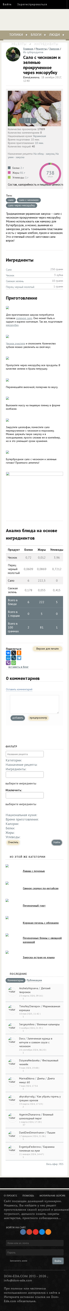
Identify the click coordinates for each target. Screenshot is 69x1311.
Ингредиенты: (16, 769)
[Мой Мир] (8, 658)
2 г (22, 168)
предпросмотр (38, 717)
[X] (13, 653)
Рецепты (18, 44)
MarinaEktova (26, 1078)
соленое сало (24, 318)
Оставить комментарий (19, 689)
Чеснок (10, 275)
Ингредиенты (46, 44)
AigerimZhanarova (29, 1114)
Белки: (10, 828)
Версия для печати (47, 648)
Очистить (13, 842)
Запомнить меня (18, 1260)
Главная (28, 48)
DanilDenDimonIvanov (31, 1132)
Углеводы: (13, 837)
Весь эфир (52, 1164)
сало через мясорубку (21, 205)
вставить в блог (18, 667)
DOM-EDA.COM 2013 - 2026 (25, 1276)
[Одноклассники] (19, 653)
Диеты (41, 1078)
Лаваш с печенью (34, 871)
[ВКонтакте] (8, 653)
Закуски (54, 48)
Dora (22, 1038)
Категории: (14, 760)
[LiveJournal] (13, 658)
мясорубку (12, 325)
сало (11, 200)
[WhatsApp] (13, 662)
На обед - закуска (44, 153)
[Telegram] (19, 658)
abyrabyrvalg (26, 1096)
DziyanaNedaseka (29, 1060)
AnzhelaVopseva (28, 988)
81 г (22, 172)
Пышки (51, 1132)
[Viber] (8, 662)
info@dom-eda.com (18, 1280)
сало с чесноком (29, 200)
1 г (26, 177)
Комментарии (15, 980)
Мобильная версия (52, 1195)
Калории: (12, 823)
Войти (7, 4)
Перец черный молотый (20, 287)
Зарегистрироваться (32, 4)
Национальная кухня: (21, 815)
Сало (9, 269)
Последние (18, 974)
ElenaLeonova (31, 77)
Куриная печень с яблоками (41, 923)
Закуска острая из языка (39, 957)
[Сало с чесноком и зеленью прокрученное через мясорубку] (34, 108)
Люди (54, 35)
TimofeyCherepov (29, 1006)
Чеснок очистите (15, 343)
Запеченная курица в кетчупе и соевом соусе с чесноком (35, 1042)
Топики (16, 35)
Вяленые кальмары (48, 1024)
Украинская (39, 136)
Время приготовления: (22, 819)
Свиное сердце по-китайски (40, 888)
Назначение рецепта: (21, 764)
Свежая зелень (15, 281)
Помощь (28, 1195)
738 (50, 173)
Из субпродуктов (33, 52)
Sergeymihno (26, 1024)
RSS (61, 1164)
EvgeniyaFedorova (30, 1146)
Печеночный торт (34, 905)
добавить (17, 717)
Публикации (34, 980)
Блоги (36, 35)
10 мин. (39, 143)
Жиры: (10, 832)
